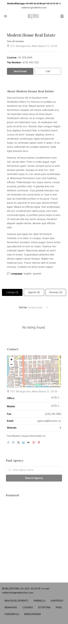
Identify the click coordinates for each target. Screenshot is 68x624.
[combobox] (38, 307)
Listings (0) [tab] (12, 292)
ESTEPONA (44, 607)
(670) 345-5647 (56, 397)
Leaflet (28, 386)
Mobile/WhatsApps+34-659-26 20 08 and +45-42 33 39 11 (34, 3)
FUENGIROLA (12, 614)
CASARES (27, 607)
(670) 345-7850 (53, 414)
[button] (11, 359)
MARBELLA (39, 600)
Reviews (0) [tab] (55, 292)
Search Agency (34, 478)
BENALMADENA (32, 614)
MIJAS (59, 607)
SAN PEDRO (57, 600)
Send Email (20, 71)
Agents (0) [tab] (34, 292)
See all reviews (15, 41)
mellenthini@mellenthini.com (34, 8)
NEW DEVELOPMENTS (16, 600)
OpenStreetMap (42, 386)
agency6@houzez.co (49, 420)
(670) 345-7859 (56, 405)
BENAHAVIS (11, 607)
